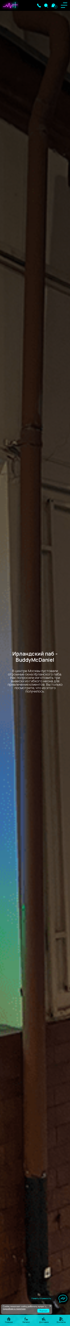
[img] (46, 5)
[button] (39, 5)
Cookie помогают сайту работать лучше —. (24, 1307)
